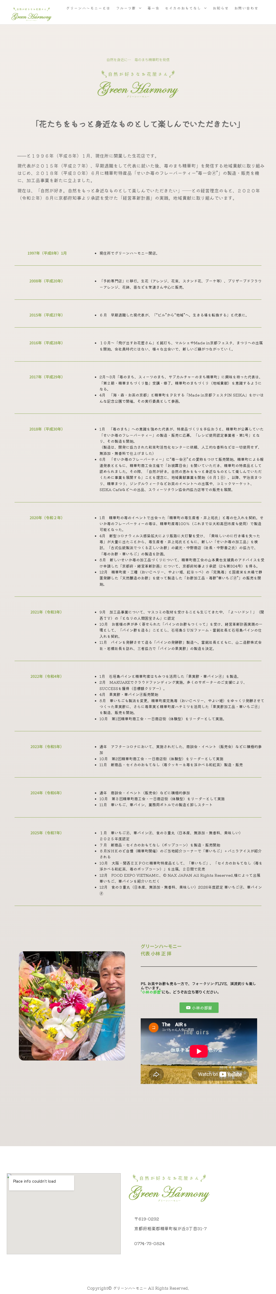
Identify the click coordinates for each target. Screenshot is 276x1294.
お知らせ (221, 8)
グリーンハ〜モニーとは (88, 8)
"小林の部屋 (150, 992)
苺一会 (153, 8)
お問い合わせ (246, 8)
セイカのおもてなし (183, 8)
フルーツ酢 (126, 8)
